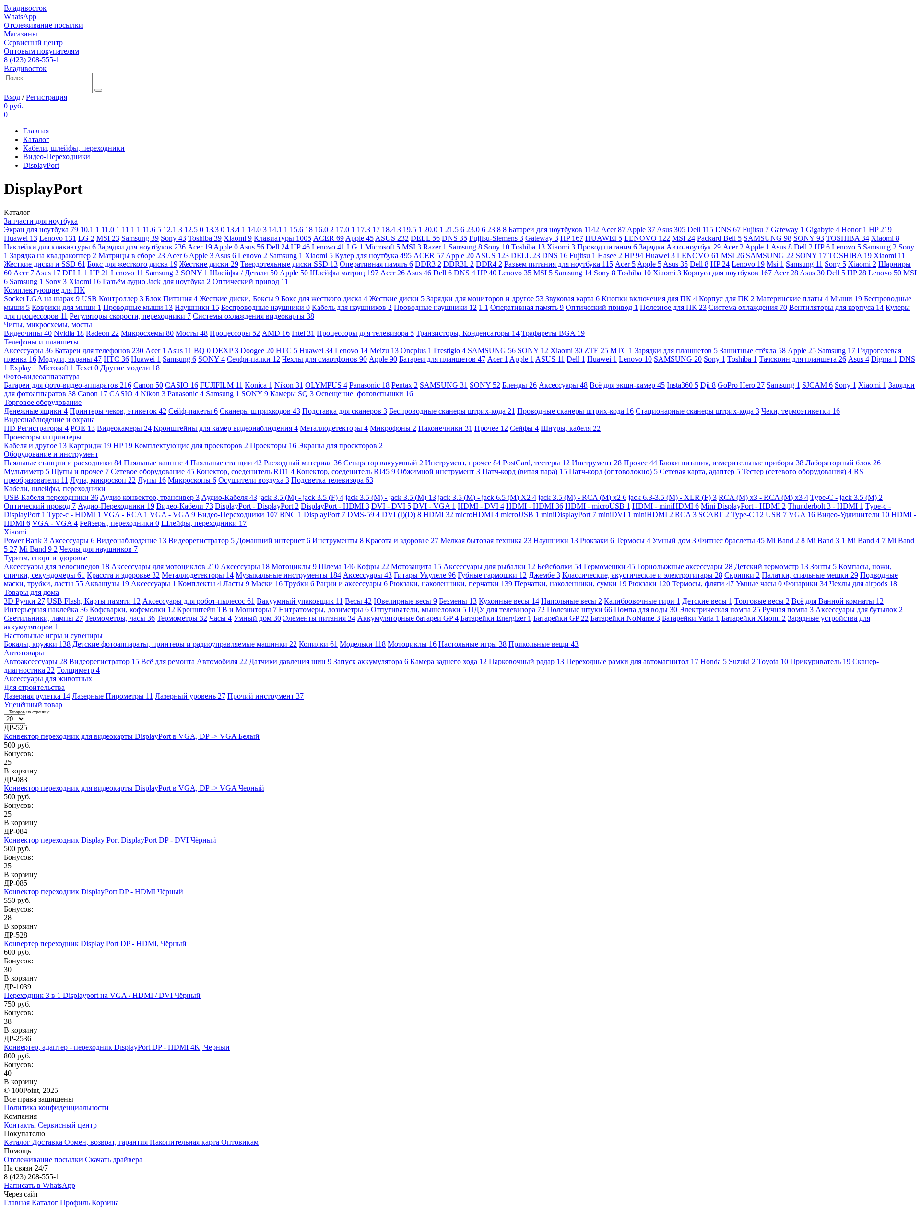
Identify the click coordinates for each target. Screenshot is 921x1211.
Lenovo (57, 238)
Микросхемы (147, 333)
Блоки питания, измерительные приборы (731, 463)
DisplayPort (41, 165)
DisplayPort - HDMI (335, 506)
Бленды (519, 385)
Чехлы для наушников (98, 549)
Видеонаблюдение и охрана (49, 420)
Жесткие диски (208, 264)
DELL (425, 238)
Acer (613, 230)
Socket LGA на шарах (42, 299)
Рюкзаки (597, 540)
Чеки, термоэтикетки (800, 411)
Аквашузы (107, 584)
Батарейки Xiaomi (753, 618)
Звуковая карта (572, 299)
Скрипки (742, 575)
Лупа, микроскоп (103, 480)
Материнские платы (792, 299)
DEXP (225, 350)
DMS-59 (363, 515)
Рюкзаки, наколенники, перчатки (451, 584)
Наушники (197, 307)
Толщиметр (78, 670)
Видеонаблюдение (131, 540)
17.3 (368, 230)
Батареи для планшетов (442, 359)
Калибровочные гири (642, 601)
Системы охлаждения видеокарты (253, 316)
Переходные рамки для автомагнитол (632, 661)
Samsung (140, 238)
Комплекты (199, 584)
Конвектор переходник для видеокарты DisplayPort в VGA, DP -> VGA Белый (132, 736)
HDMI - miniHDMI (665, 506)
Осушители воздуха (253, 480)
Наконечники (445, 428)
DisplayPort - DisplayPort (257, 506)
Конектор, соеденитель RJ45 (345, 471)
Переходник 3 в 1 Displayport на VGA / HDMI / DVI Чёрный (102, 995)
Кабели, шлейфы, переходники (74, 148)
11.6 (151, 230)
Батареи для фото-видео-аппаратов (67, 385)
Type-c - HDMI (74, 515)
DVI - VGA (434, 506)
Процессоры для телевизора (365, 333)
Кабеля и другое (35, 445)
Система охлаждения (747, 307)
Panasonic (369, 385)
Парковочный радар (526, 661)
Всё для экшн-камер (627, 385)
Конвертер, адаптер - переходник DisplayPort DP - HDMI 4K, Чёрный (117, 1047)
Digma (884, 359)
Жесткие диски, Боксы (239, 299)
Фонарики (805, 584)
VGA (802, 515)
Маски (267, 584)
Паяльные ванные (156, 463)
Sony (173, 238)
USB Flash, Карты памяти (94, 601)
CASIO (181, 385)
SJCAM (817, 385)
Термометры (182, 618)
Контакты (21, 1125)
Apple (641, 230)
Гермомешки (609, 566)
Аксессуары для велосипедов (56, 566)
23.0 (475, 230)
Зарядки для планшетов (676, 350)
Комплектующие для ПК (44, 290)
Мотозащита (416, 566)
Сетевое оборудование (152, 471)
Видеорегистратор (201, 540)
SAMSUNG (767, 238)
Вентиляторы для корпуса (836, 307)
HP (880, 230)
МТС (621, 350)
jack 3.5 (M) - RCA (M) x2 (582, 497)
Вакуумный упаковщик (300, 601)
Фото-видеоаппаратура (42, 376)
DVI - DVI (391, 506)
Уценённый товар (33, 704)
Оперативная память (376, 264)
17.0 (345, 230)
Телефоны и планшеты (41, 342)
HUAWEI (603, 238)
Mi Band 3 (826, 540)
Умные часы (759, 584)
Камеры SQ (292, 394)
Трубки (299, 584)
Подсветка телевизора (332, 480)
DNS (728, 230)
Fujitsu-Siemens (496, 238)
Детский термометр (771, 566)
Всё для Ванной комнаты (837, 601)
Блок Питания (171, 299)
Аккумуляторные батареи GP (408, 618)
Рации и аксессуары (352, 584)
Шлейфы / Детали (244, 273)
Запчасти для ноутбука (41, 221)
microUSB (520, 515)
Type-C (747, 515)
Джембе (544, 575)
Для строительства (34, 687)
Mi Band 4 (866, 540)
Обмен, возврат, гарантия (107, 1142)
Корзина (105, 1203)
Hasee (610, 255)
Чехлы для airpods (863, 584)
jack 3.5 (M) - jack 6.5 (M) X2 (487, 497)
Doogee (257, 350)
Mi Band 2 (786, 540)
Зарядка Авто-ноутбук (680, 247)
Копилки (318, 644)
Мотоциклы (294, 566)
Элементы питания (319, 618)
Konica (258, 385)
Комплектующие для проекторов (191, 445)
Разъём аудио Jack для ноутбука (157, 281)
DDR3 (428, 264)
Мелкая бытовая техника (485, 540)
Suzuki (742, 661)
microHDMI (477, 515)
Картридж (90, 445)
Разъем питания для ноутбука (558, 264)
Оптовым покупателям (41, 51)
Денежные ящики (36, 411)
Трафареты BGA (553, 333)
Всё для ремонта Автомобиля (194, 661)
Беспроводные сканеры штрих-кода (452, 411)
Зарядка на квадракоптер (53, 255)
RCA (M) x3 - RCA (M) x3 (763, 497)
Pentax (404, 385)
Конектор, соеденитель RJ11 (245, 471)
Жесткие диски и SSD (44, 264)
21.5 (454, 230)
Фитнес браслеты (731, 540)
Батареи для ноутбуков (553, 230)
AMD (276, 333)
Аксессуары (28, 350)
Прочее (491, 428)
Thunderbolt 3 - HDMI (825, 506)
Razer (435, 247)
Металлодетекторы (334, 428)
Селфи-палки (253, 359)
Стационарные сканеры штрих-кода (697, 411)
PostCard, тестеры (536, 463)
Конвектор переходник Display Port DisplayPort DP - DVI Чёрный (110, 840)
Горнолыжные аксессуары (684, 566)
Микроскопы (192, 480)
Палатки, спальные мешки (810, 575)
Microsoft (382, 247)
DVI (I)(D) (401, 515)
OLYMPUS (326, 385)
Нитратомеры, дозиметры (324, 610)
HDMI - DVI (481, 506)
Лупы (152, 480)
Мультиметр (26, 471)
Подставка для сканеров (344, 411)
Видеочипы (28, 333)
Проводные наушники (435, 307)
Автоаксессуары (35, 661)
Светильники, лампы (43, 618)
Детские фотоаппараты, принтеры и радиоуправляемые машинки (184, 644)
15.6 (301, 230)
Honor (854, 230)
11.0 (110, 230)
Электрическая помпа (719, 610)
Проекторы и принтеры (43, 437)
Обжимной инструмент (438, 471)
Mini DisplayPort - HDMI (743, 506)
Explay (23, 368)
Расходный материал (303, 463)
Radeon (102, 333)
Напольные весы (571, 601)
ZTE (596, 350)
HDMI (438, 515)
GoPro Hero (741, 385)
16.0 (324, 230)
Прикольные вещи (543, 644)
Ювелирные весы (405, 601)
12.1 (172, 230)
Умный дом (674, 540)
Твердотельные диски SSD (289, 264)
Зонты (823, 566)
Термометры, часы (120, 618)
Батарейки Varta (691, 618)
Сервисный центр (33, 42)
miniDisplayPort (568, 515)
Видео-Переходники (56, 157)
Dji (708, 385)
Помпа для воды (645, 610)
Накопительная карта (185, 1142)
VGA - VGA (172, 515)
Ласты (236, 584)
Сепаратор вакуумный (383, 463)
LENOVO (647, 238)
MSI (107, 238)
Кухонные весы (509, 601)
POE (83, 428)
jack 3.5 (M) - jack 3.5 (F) (301, 497)
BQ (202, 350)
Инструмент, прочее (463, 463)
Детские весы (707, 601)
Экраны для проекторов (340, 445)
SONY (808, 238)
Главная (36, 131)
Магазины (20, 34)
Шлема (337, 566)
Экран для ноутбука (41, 230)
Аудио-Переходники (116, 506)
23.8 (497, 230)
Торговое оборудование (43, 402)
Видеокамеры (124, 428)
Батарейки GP (561, 618)
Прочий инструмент (265, 696)
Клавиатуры (282, 238)
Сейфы (524, 428)
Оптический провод (40, 506)
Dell (700, 230)
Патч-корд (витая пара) (524, 471)
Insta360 (682, 385)
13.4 (236, 230)
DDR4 (489, 264)
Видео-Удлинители (853, 515)
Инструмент (597, 463)
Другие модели (130, 368)
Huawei (20, 238)
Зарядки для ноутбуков (142, 247)
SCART (713, 515)
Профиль (76, 1203)
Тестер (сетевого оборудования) (797, 471)
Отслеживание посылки (43, 25)
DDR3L (458, 264)
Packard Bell (719, 238)
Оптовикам (240, 1142)
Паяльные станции (226, 463)
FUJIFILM (221, 385)
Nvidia (69, 333)
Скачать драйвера (113, 1159)
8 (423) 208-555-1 (31, 60)
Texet (87, 368)
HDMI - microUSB (597, 506)
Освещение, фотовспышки (364, 394)
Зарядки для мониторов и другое (484, 299)
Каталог (36, 139)
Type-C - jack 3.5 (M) (846, 497)
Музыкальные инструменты (288, 575)
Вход (12, 97)
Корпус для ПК (727, 299)
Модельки (363, 644)
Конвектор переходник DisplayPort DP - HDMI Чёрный (93, 892)
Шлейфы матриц (344, 273)
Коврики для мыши (66, 307)
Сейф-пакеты (193, 411)
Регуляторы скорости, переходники (130, 316)
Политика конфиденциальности (56, 1108)
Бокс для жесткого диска (132, 264)
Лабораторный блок (843, 463)
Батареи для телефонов (99, 350)
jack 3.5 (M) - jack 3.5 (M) (390, 497)
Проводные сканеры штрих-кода (575, 411)
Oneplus (416, 350)
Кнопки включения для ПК (649, 299)
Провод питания (607, 247)
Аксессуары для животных (48, 679)
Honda (713, 661)
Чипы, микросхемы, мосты (48, 325)
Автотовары (24, 653)
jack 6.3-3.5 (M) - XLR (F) (672, 497)
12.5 (193, 230)
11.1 (131, 230)
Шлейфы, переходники (204, 523)
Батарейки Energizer (495, 618)
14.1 (278, 230)
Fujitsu (756, 230)
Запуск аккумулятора (370, 661)
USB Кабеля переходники (51, 497)
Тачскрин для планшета (802, 359)
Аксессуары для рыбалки (489, 566)
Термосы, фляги (703, 584)
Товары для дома (31, 592)
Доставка (48, 1142)
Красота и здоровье (402, 540)
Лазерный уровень (190, 696)
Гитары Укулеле (425, 575)
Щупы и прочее (80, 471)
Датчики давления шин (290, 661)
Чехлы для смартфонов (324, 359)
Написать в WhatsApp (39, 1185)
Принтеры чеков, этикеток (118, 411)
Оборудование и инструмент (51, 454)
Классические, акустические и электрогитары (642, 575)
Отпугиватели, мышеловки (418, 610)
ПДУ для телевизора (506, 610)
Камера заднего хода (448, 661)
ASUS (392, 238)
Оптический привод (250, 281)
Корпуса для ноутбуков (727, 273)
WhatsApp (20, 16)
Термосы (633, 540)
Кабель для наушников (352, 307)
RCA (686, 515)
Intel (303, 333)
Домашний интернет (273, 540)
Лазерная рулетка (37, 696)
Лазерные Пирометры (112, 696)
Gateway (787, 230)
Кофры (373, 566)
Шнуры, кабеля (571, 428)
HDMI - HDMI (534, 506)
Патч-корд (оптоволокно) (613, 471)
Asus (671, 230)
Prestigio (450, 350)
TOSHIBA (847, 238)
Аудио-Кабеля (229, 497)
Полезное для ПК (673, 307)
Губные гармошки (492, 575)
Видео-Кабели (184, 506)
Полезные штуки (579, 610)
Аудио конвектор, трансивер (150, 497)
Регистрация (46, 97)
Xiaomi (238, 238)
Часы (220, 618)
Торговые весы (762, 601)
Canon (148, 385)
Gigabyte (822, 230)
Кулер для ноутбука (373, 255)
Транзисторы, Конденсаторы (468, 333)
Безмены (458, 601)
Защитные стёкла (753, 350)
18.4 (391, 230)
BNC (291, 515)
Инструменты (338, 540)
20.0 (433, 230)
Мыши (846, 299)
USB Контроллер (112, 299)
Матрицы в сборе (131, 255)
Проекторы (273, 445)
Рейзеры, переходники (119, 523)
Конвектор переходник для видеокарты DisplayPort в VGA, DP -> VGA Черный (134, 788)
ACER (328, 238)
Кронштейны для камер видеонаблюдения (226, 428)
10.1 (89, 230)
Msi (775, 264)
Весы (358, 601)
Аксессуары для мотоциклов (165, 566)
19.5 (412, 230)
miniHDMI (653, 515)
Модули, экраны (70, 359)
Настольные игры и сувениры (53, 635)
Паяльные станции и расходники (63, 463)
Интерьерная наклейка (46, 610)
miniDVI (614, 515)
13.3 (214, 230)
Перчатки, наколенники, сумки (570, 584)
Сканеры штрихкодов (260, 411)
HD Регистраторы (36, 428)
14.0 (257, 230)
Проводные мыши (138, 307)
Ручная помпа (788, 610)
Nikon (288, 385)
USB (776, 515)
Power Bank (25, 540)
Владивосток (25, 8)
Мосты (192, 333)
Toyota (772, 661)
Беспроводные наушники (265, 307)
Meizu (384, 350)
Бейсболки (559, 566)
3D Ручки (24, 601)
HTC (286, 350)
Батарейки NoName (625, 618)
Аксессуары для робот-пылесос (198, 601)
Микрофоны (393, 428)
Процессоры (235, 333)
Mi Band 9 (38, 549)
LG (86, 238)
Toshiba (205, 238)
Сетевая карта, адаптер (700, 471)
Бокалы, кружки (37, 644)
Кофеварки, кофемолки (132, 610)
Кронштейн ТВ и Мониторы (227, 610)
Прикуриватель (820, 661)
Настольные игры (472, 644)
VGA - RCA (125, 515)
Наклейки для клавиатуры (50, 247)
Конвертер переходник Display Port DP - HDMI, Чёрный (95, 943)
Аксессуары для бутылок (859, 610)
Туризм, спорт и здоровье (45, 558)
